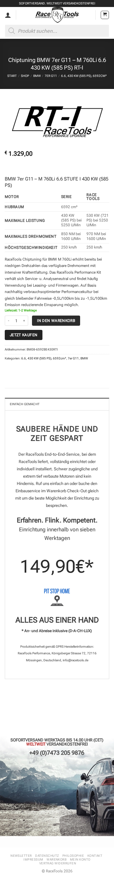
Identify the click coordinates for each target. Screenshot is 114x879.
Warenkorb (56, 859)
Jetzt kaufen (23, 334)
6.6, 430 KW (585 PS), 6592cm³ (84, 76)
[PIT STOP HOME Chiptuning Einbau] (56, 597)
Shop (25, 76)
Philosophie (73, 855)
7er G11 (51, 76)
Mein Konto (80, 859)
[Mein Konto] (8, 15)
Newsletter (21, 855)
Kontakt (94, 855)
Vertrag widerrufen (57, 863)
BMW (37, 76)
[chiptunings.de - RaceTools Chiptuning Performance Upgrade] (57, 15)
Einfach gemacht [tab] (25, 404)
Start (12, 76)
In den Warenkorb (56, 320)
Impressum (33, 859)
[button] (105, 15)
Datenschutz (47, 855)
